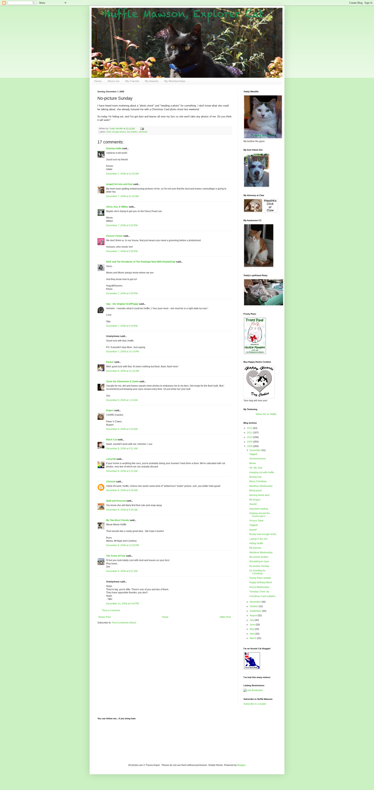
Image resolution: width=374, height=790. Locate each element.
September (256, 611)
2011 (250, 432)
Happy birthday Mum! (260, 582)
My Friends (132, 81)
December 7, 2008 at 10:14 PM (122, 351)
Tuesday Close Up (259, 591)
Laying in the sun (258, 539)
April (252, 633)
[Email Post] (142, 128)
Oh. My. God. (256, 467)
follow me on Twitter (266, 414)
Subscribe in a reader (254, 704)
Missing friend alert (259, 495)
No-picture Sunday (259, 566)
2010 (250, 437)
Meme (252, 463)
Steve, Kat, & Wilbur (117, 206)
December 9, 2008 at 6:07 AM (122, 571)
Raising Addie (114, 148)
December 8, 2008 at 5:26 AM (122, 490)
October (254, 606)
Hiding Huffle (256, 543)
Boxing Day (255, 477)
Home (98, 81)
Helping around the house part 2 (259, 514)
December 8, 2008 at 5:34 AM (122, 509)
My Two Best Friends (117, 520)
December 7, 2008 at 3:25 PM (122, 225)
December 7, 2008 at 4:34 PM (122, 326)
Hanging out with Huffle (261, 472)
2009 (250, 441)
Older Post (225, 617)
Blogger (241, 765)
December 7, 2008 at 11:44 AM (122, 196)
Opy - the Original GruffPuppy (122, 304)
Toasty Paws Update (260, 578)
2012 (250, 428)
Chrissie (111, 481)
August (254, 615)
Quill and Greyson (116, 500)
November (255, 602)
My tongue (254, 499)
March (253, 638)
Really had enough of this (262, 534)
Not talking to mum (259, 561)
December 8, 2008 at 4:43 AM (122, 429)
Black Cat (111, 439)
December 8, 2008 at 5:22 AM (122, 471)
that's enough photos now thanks (122, 132)
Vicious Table (256, 520)
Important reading (258, 508)
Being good (255, 490)
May (252, 629)
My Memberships (174, 81)
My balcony (255, 547)
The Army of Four (115, 555)
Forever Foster (114, 236)
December (255, 450)
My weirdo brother (258, 557)
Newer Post (104, 617)
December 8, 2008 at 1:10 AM (122, 400)
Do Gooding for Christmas (257, 572)
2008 (250, 446)
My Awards (151, 81)
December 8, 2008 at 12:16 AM (122, 371)
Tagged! (253, 525)
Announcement (257, 458)
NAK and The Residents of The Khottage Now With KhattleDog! (141, 261)
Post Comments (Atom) (124, 622)
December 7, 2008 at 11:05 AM (122, 173)
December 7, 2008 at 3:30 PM (122, 251)
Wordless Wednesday (261, 486)
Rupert (110, 410)
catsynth (111, 459)
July (252, 620)
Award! (253, 504)
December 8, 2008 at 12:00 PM (122, 545)
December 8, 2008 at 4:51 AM (122, 448)
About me (113, 81)
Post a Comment (111, 610)
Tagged (253, 454)
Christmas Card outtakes (262, 596)
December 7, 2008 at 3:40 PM (122, 293)
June (253, 624)
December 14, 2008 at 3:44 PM (122, 603)
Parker (110, 362)
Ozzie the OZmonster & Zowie (122, 381)
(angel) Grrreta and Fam (119, 184)
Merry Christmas (258, 481)
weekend (143, 132)
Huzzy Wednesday (259, 587)
